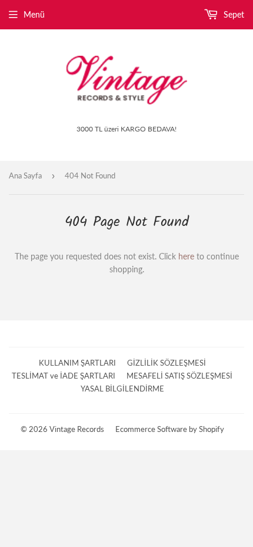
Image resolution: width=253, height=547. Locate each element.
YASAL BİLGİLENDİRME (122, 388)
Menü (34, 14)
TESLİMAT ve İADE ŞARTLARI (63, 375)
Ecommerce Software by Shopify (169, 429)
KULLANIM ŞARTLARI (77, 362)
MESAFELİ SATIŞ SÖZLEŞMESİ (179, 375)
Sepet (232, 14)
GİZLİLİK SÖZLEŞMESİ (166, 362)
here (186, 256)
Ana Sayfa (25, 175)
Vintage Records (76, 429)
